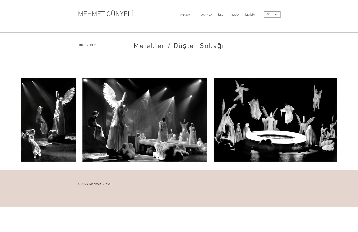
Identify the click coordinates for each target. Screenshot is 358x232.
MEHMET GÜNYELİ (105, 14)
